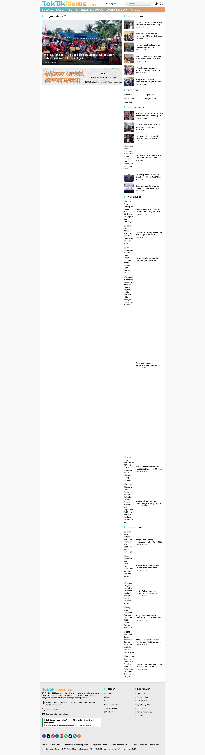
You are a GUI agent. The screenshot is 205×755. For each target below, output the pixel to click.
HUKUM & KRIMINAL (111, 704)
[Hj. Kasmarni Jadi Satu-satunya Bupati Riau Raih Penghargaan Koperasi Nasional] (129, 115)
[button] (150, 3)
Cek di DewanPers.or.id (83, 725)
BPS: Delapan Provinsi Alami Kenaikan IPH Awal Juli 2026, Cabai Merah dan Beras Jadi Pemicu (148, 175)
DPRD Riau (128, 102)
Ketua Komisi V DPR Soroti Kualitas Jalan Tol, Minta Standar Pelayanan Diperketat (149, 137)
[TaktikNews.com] (70, 3)
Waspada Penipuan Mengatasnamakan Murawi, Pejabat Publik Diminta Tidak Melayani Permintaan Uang (148, 364)
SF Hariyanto (129, 98)
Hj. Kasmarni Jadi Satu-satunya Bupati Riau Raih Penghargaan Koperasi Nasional (149, 114)
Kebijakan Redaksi (99, 744)
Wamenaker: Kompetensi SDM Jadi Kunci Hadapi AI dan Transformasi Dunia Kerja (148, 156)
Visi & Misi (56, 744)
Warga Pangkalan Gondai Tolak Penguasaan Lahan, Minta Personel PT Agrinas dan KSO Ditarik (149, 259)
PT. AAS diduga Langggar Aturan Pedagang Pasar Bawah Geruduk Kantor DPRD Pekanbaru (149, 69)
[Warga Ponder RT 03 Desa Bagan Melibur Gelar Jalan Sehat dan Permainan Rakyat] (82, 42)
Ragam (47, 52)
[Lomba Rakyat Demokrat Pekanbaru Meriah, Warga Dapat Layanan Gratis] (129, 593)
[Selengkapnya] (71, 689)
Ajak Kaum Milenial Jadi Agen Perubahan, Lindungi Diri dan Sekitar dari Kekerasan (148, 57)
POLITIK (106, 701)
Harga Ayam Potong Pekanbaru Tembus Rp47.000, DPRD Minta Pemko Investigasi (148, 541)
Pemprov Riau (149, 95)
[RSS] (79, 736)
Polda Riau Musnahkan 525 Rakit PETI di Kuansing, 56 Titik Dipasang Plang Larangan (148, 468)
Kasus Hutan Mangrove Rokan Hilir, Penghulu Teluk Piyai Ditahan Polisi (149, 233)
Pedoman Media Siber (119, 744)
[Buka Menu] (161, 3)
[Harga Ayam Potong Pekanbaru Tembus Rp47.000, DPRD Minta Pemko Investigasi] (129, 542)
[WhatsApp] (66, 736)
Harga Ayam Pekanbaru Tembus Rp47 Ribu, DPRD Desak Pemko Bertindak (149, 616)
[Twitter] (48, 736)
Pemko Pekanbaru (144, 712)
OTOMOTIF (108, 712)
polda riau (141, 715)
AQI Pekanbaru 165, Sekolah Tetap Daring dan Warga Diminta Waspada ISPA (147, 566)
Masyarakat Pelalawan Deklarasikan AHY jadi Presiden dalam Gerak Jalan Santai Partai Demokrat (149, 80)
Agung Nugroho (150, 98)
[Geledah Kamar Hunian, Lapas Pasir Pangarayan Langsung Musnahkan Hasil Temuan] (129, 24)
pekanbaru (128, 95)
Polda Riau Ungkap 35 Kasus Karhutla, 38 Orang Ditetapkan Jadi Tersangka (149, 210)
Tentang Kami (82, 744)
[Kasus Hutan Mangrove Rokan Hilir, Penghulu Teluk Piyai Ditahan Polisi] (129, 235)
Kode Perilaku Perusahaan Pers (146, 744)
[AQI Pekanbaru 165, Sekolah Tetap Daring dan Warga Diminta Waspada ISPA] (129, 567)
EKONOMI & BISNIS (111, 708)
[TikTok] (70, 736)
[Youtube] (61, 736)
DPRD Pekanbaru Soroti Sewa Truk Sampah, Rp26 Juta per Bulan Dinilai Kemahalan (148, 641)
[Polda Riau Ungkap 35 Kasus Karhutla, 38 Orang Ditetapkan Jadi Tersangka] (129, 211)
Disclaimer (68, 744)
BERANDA (107, 693)
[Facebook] (44, 736)
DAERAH (107, 697)
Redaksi (45, 744)
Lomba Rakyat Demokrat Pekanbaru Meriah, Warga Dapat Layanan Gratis (147, 592)
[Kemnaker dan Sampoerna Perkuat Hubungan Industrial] (129, 188)
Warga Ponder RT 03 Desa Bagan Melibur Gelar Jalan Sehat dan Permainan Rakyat (79, 56)
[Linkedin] (57, 736)
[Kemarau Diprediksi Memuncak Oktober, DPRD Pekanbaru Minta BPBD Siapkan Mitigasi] (129, 666)
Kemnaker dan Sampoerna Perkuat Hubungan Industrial (148, 187)
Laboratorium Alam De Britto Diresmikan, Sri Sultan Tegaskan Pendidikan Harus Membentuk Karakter (148, 126)
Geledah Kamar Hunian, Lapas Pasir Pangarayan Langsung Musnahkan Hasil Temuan (149, 23)
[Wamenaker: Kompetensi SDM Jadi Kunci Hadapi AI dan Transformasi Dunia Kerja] (129, 157)
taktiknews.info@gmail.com (57, 714)
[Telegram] (75, 736)
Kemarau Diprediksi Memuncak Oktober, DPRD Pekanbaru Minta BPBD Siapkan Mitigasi (149, 665)
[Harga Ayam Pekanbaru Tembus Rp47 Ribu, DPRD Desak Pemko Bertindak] (129, 617)
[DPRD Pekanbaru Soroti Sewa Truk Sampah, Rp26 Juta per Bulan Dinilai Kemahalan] (129, 642)
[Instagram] (53, 736)
